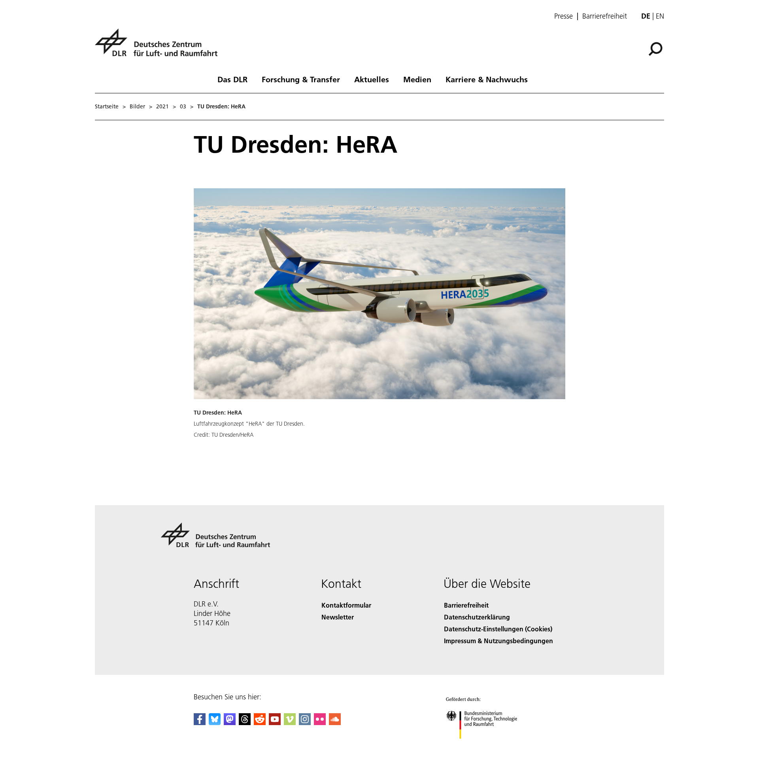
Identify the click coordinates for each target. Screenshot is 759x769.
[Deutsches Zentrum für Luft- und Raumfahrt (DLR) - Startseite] (159, 46)
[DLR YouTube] (275, 722)
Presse (563, 16)
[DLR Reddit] (260, 722)
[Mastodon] (230, 722)
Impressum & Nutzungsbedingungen (498, 640)
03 (183, 106)
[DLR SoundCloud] (335, 722)
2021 (162, 106)
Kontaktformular (346, 605)
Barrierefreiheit (604, 16)
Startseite (107, 106)
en (660, 16)
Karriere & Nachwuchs (487, 79)
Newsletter (337, 617)
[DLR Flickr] (320, 722)
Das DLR (232, 79)
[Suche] (656, 48)
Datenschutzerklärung (477, 617)
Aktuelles (371, 79)
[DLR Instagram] (305, 722)
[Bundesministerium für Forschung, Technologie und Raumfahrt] (489, 746)
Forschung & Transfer (301, 79)
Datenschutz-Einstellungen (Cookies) (498, 629)
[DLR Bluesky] (215, 722)
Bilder (137, 106)
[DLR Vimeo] (290, 722)
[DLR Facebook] (200, 722)
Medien (417, 79)
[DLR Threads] (245, 722)
